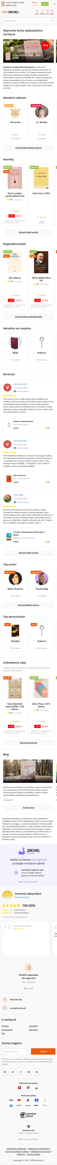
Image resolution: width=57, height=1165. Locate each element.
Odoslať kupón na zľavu (28, 618)
